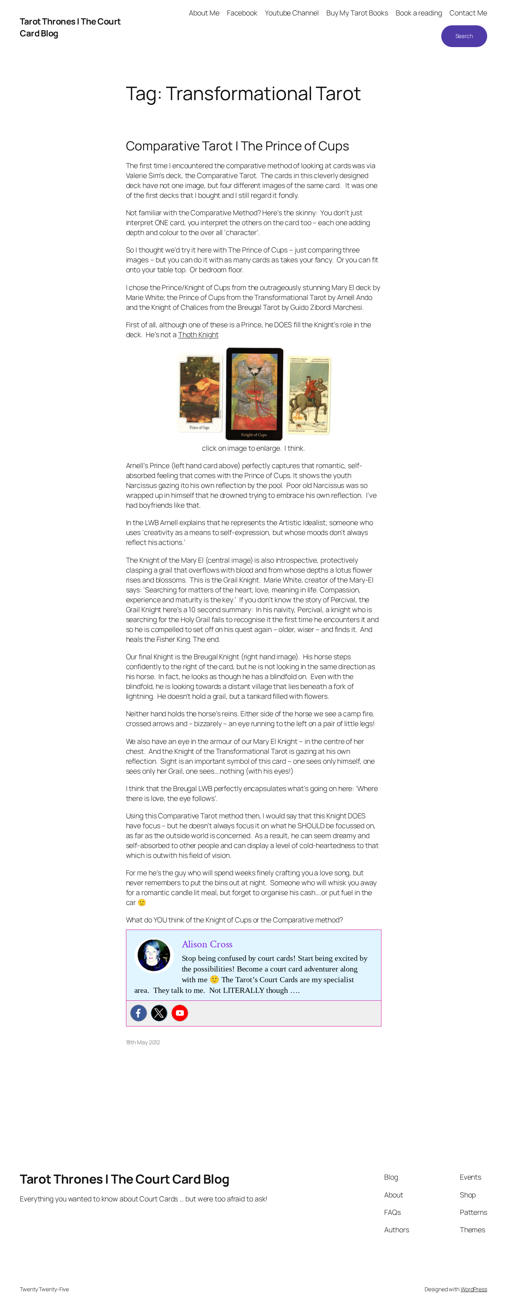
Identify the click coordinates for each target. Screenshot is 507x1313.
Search (464, 36)
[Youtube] (180, 1013)
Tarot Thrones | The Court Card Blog (125, 1179)
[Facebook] (138, 1013)
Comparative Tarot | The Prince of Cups (237, 146)
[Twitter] (159, 1013)
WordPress (474, 1289)
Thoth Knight (198, 334)
